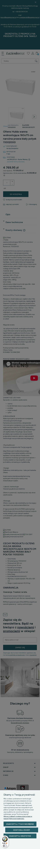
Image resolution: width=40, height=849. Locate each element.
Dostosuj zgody (21, 830)
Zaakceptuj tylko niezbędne (20, 824)
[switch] (5, 846)
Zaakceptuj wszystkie (20, 836)
